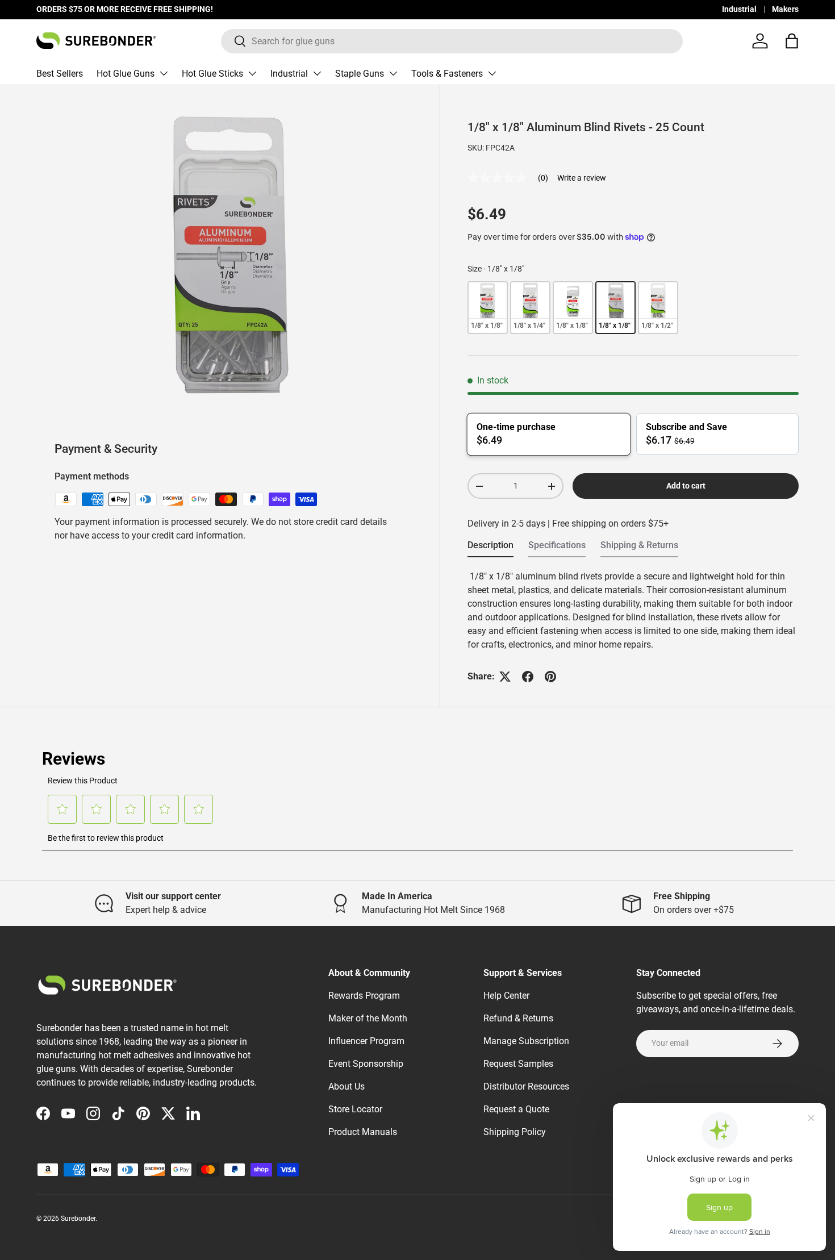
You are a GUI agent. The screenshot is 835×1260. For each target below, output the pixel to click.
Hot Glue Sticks (212, 73)
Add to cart (685, 485)
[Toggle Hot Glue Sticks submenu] (252, 73)
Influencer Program (366, 1041)
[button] (791, 40)
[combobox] (452, 41)
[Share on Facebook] (527, 676)
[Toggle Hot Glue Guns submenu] (163, 73)
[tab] (490, 548)
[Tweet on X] (505, 676)
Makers (785, 9)
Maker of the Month (367, 1018)
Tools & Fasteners (447, 73)
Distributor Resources (526, 1086)
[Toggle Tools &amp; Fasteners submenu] (492, 73)
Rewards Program (364, 995)
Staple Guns (359, 73)
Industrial (739, 9)
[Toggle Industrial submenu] (317, 73)
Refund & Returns (518, 1018)
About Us (346, 1086)
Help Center (506, 995)
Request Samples (518, 1063)
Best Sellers (59, 73)
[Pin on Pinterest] (550, 676)
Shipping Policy (514, 1132)
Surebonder (78, 1219)
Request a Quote (516, 1109)
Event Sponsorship (365, 1063)
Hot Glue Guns (126, 73)
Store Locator (355, 1109)
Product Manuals (362, 1132)
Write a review (581, 178)
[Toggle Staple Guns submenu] (393, 73)
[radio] (487, 307)
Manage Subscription (526, 1041)
